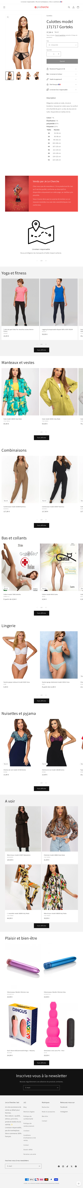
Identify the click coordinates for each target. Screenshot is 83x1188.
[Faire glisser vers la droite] (46, 260)
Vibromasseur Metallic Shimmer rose (18, 992)
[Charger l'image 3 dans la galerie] (28, 76)
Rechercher (45, 1107)
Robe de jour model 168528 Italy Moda (55, 913)
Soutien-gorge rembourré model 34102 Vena (17, 682)
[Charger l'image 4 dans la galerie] (37, 76)
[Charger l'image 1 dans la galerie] (10, 76)
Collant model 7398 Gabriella (12, 594)
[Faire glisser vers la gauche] (37, 260)
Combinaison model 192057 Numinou (53, 507)
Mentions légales (29, 1112)
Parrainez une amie (29, 1154)
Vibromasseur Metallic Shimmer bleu (55, 992)
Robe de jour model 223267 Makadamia (18, 855)
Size (48, 41)
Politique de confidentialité (28, 1117)
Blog (24, 1107)
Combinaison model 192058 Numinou (15, 507)
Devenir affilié (27, 1150)
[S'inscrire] (57, 1087)
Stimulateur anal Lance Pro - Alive (54, 1050)
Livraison (26, 1131)
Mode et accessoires (48, 1112)
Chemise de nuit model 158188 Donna (53, 770)
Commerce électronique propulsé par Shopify (47, 1183)
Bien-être (45, 1116)
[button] (4, 7)
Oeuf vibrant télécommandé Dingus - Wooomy (21, 1050)
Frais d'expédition (60, 35)
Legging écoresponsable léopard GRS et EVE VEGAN (57, 329)
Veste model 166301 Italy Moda (13, 419)
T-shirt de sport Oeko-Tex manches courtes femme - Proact (19, 330)
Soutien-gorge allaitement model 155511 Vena (56, 682)
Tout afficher (41, 350)
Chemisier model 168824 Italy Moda (54, 855)
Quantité (49, 50)
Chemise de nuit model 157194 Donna (15, 770)
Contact (26, 1145)
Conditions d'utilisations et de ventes (29, 1137)
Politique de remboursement (28, 1124)
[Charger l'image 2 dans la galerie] (19, 76)
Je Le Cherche (31, 1183)
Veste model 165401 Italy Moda (51, 419)
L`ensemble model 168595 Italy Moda (18, 913)
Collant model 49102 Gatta (50, 594)
